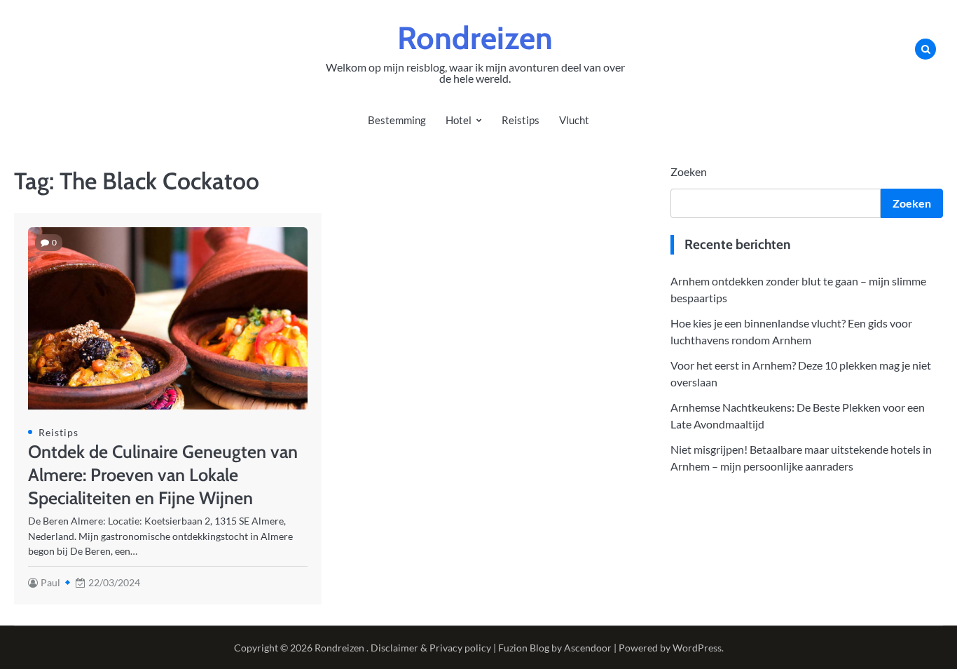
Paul (50, 582)
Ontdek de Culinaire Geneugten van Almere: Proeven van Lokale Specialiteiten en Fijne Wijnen (163, 474)
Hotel (458, 120)
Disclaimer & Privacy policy (431, 648)
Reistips (520, 120)
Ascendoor (588, 648)
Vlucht (574, 120)
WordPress (697, 648)
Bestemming (397, 120)
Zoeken (688, 171)
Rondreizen (475, 38)
